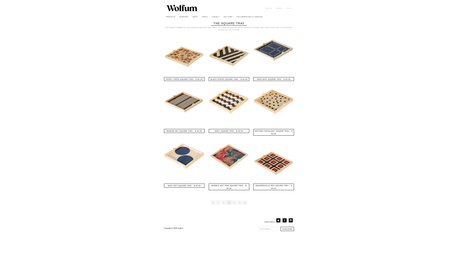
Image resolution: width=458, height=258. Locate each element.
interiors (183, 17)
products (170, 17)
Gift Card (228, 17)
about (195, 17)
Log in (289, 8)
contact (215, 17)
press (205, 17)
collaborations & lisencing (250, 17)
